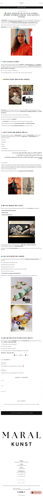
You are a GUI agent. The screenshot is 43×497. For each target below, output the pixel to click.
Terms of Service (34, 404)
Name (2, 380)
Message (3, 391)
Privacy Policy (26, 404)
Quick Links (21, 482)
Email (2, 385)
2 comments (19, 11)
